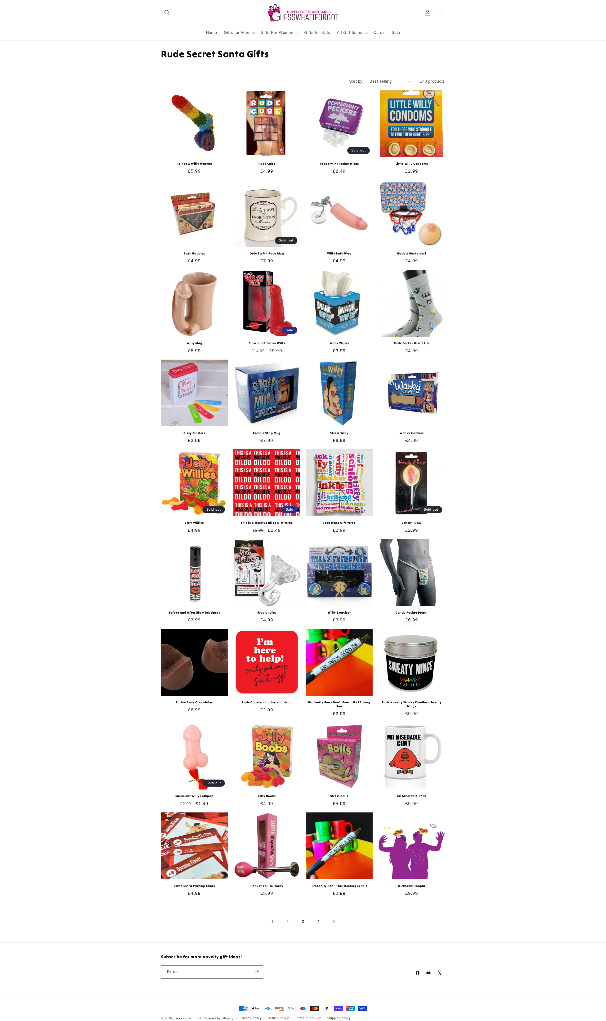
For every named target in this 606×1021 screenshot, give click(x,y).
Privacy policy (251, 1018)
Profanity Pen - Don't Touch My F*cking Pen (339, 704)
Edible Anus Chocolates (194, 702)
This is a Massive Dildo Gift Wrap (267, 523)
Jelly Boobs (267, 796)
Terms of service (308, 1018)
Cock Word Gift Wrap (339, 523)
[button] (167, 13)
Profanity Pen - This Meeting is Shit (339, 886)
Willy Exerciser (339, 613)
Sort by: (356, 81)
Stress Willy (339, 433)
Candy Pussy (412, 523)
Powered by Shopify (218, 1018)
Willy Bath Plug (339, 253)
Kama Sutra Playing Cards (194, 886)
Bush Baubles (194, 253)
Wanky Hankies (412, 433)
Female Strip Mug (267, 433)
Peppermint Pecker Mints (339, 164)
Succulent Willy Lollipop (194, 796)
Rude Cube (266, 164)
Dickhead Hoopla (411, 886)
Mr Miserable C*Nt (411, 796)
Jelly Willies (194, 523)
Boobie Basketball (411, 253)
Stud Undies (266, 613)
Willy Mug (194, 343)
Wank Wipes (339, 343)
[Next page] (333, 922)
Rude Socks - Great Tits (412, 343)
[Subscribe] (256, 971)
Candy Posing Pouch (412, 613)
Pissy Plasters (194, 433)
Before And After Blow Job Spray (194, 613)
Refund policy (278, 1018)
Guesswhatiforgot (187, 1018)
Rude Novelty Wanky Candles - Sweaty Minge (412, 704)
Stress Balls (339, 796)
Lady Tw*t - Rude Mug (267, 253)
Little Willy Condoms (412, 164)
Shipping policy (339, 1018)
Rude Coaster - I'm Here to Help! (267, 702)
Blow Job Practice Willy (267, 343)
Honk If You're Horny (266, 886)
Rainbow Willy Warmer (194, 164)
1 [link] (272, 921)
